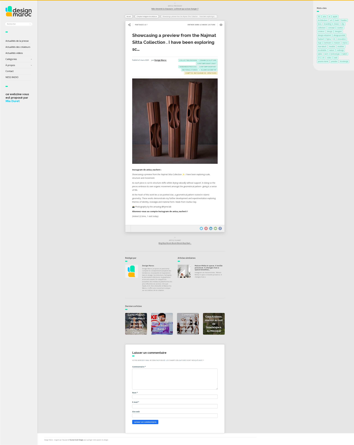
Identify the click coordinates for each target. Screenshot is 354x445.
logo (320, 43)
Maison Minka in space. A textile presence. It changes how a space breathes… (208, 268)
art (331, 20)
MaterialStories (190, 70)
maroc (345, 43)
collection (322, 28)
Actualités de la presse (17, 40)
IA (334, 39)
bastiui (344, 20)
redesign (340, 50)
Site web (136, 411)
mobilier (341, 46)
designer (338, 31)
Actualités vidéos (14, 53)
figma (328, 39)
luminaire (327, 43)
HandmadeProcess (188, 67)
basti (337, 20)
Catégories (11, 59)
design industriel (324, 35)
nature (331, 50)
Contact (10, 71)
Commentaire (139, 367)
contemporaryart (208, 67)
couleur (340, 28)
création (321, 31)
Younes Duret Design (76, 440)
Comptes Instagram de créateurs (146, 16)
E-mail (135, 402)
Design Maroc (160, 60)
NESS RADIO (12, 77)
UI (319, 57)
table (320, 54)
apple (335, 16)
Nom (135, 393)
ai (329, 16)
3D (319, 16)
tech (326, 54)
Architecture (322, 20)
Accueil (129, 16)
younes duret (323, 61)
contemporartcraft (207, 63)
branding (327, 24)
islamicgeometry (209, 70)
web (335, 57)
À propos (10, 65)
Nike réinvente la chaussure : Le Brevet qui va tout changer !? (174, 9)
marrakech (322, 46)
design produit (339, 35)
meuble (332, 46)
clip (342, 24)
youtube (334, 61)
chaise (336, 24)
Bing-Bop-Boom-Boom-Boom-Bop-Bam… (175, 243)
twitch (344, 54)
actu (324, 16)
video (329, 57)
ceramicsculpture (208, 60)
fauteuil (321, 39)
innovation (342, 39)
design (329, 31)
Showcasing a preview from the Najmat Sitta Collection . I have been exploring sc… (174, 42)
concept (331, 28)
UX (323, 57)
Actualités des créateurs (18, 46)
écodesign (344, 61)
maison (337, 43)
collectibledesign (188, 60)
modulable (322, 50)
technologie (335, 54)
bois (319, 24)
